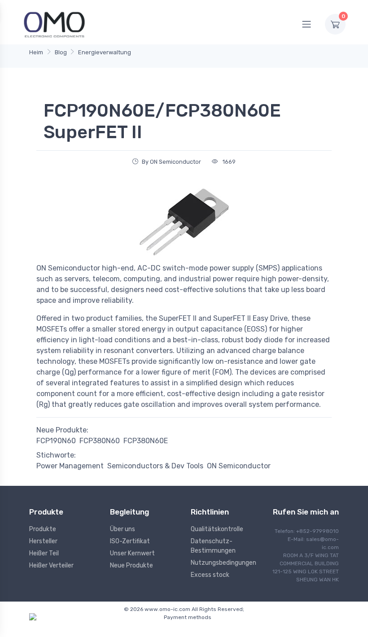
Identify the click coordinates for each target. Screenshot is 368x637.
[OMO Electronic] (54, 24)
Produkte (42, 529)
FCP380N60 (99, 440)
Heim (36, 52)
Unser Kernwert (132, 553)
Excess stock (210, 575)
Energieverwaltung (104, 52)
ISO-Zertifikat (130, 541)
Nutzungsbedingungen (223, 563)
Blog (61, 52)
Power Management (70, 466)
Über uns (122, 529)
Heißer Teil (44, 553)
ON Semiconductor (239, 466)
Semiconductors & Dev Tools (155, 466)
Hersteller (43, 541)
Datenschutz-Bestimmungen (213, 545)
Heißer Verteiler (51, 565)
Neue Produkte (131, 565)
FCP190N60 (56, 440)
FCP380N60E (145, 440)
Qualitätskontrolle (217, 529)
